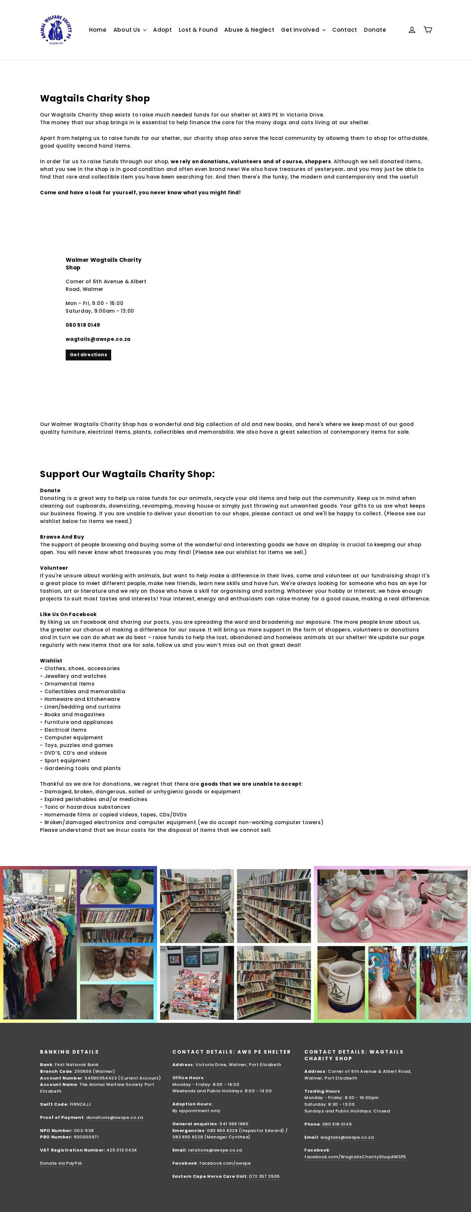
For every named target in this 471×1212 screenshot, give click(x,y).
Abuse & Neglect (249, 30)
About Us (127, 30)
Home (98, 30)
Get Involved (301, 30)
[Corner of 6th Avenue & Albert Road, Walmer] (235, 309)
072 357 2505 (264, 1176)
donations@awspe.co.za (114, 1117)
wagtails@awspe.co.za (347, 1137)
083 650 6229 (222, 1131)
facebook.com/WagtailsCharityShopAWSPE (355, 1157)
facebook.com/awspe (225, 1163)
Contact (344, 30)
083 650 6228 (187, 1137)
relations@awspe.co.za (215, 1150)
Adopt (162, 30)
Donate (375, 30)
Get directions (88, 355)
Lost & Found (198, 30)
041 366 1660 (234, 1124)
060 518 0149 (337, 1124)
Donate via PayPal (61, 1163)
